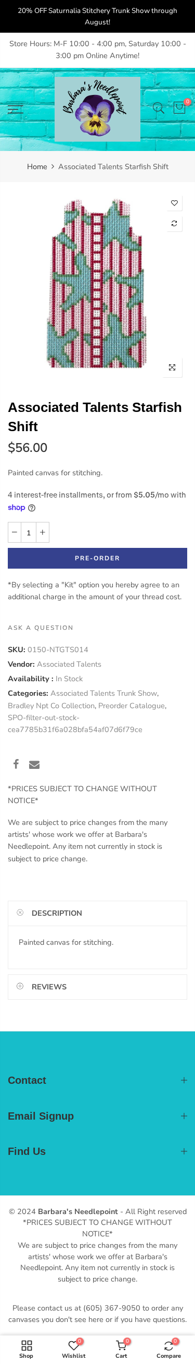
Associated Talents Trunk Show (103, 693)
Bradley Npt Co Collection (51, 705)
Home (37, 166)
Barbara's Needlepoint (78, 1211)
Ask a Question (41, 628)
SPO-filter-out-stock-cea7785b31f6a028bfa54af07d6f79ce (75, 723)
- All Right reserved (152, 1211)
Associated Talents (69, 664)
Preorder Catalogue (131, 705)
